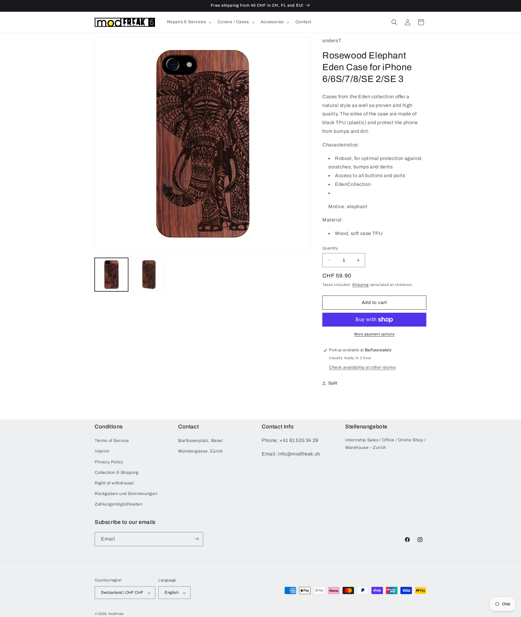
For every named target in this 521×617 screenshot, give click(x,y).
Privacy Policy (109, 462)
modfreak (116, 614)
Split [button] (332, 383)
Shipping (360, 285)
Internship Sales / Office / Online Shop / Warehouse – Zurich (385, 444)
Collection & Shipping (117, 472)
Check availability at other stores (362, 367)
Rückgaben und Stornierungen (126, 493)
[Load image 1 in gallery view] (111, 274)
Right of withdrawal (114, 483)
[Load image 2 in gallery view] (148, 274)
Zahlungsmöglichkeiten (119, 504)
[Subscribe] (196, 539)
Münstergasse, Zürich (200, 451)
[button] (188, 22)
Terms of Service (112, 440)
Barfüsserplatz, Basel (200, 440)
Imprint (102, 451)
